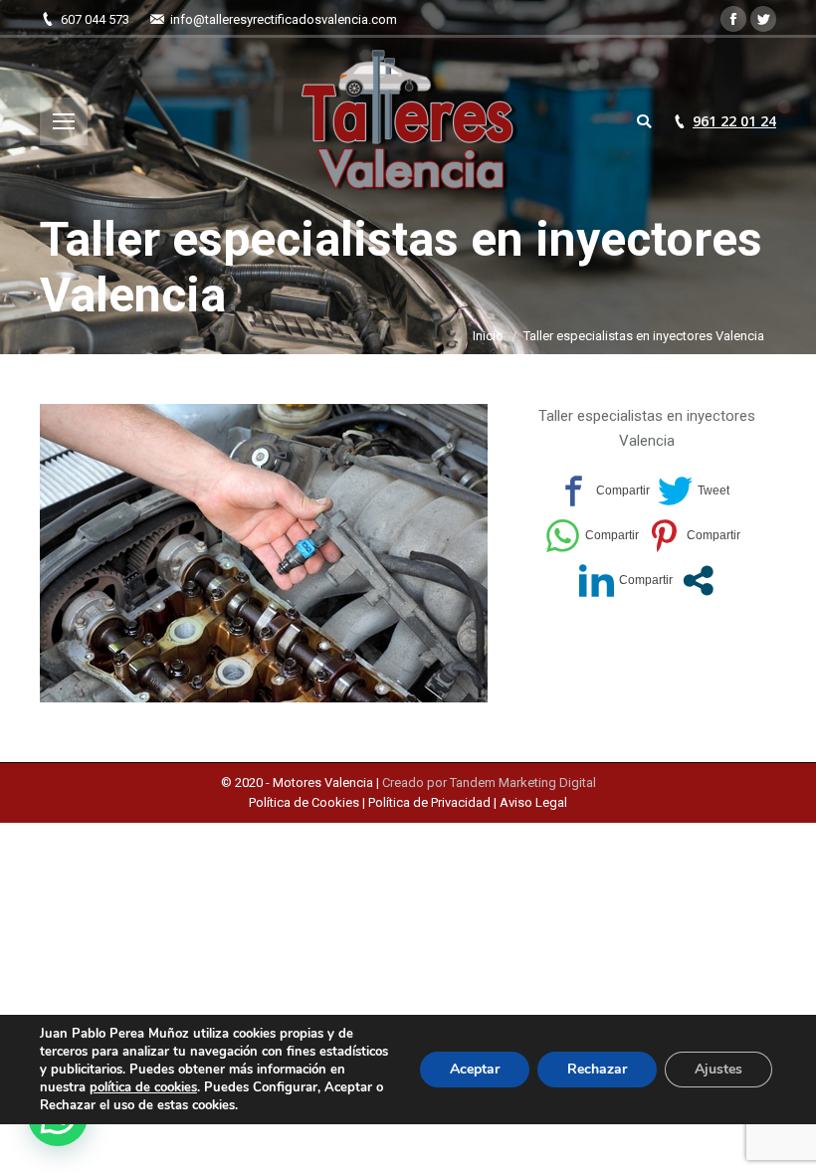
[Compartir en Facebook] (603, 491)
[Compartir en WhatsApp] (592, 535)
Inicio (488, 335)
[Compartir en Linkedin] (626, 580)
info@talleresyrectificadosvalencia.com (283, 19)
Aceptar (475, 1069)
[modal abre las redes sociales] (698, 580)
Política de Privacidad (429, 802)
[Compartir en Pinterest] (693, 535)
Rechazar (597, 1069)
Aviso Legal (533, 802)
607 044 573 (95, 19)
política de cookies (143, 1087)
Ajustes (718, 1069)
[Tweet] (693, 491)
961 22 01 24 (734, 121)
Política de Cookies (305, 802)
